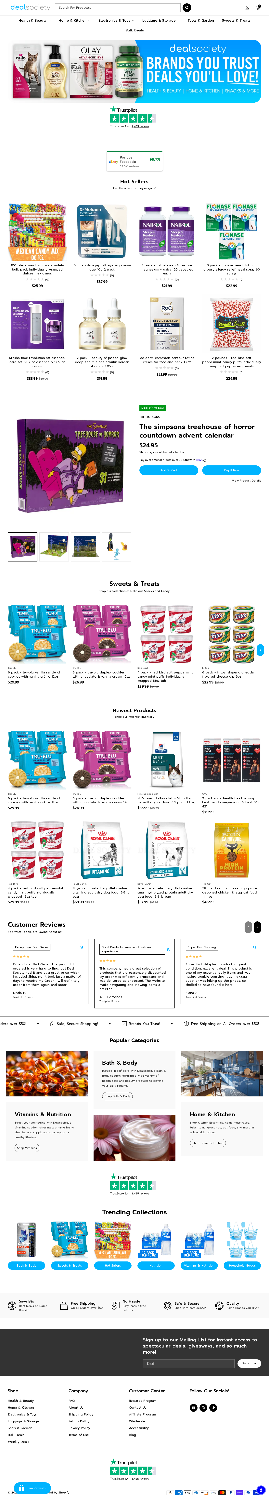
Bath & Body (26, 1265)
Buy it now (231, 470)
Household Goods (242, 1265)
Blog (132, 1435)
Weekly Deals (18, 1441)
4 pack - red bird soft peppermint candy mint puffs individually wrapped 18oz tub (165, 677)
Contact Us (137, 1407)
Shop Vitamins (27, 1148)
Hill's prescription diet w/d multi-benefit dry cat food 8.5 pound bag (166, 800)
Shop (13, 1391)
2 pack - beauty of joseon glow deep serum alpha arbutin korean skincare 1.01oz (102, 362)
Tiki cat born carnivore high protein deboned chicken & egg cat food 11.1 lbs (231, 892)
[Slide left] (8, 650)
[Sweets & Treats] (69, 1240)
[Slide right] (260, 650)
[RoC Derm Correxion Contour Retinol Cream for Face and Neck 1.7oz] (166, 323)
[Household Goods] (242, 1240)
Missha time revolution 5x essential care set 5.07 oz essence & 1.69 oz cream (37, 362)
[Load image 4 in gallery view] (116, 547)
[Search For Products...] (187, 7)
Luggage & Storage (23, 1421)
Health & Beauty (21, 1400)
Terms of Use (79, 1435)
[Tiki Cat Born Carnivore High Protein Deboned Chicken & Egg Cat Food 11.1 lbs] (231, 850)
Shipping (145, 452)
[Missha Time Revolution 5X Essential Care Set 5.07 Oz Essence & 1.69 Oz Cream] (37, 323)
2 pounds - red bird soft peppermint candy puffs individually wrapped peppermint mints (231, 362)
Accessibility (139, 1428)
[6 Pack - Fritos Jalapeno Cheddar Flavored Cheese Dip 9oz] (231, 634)
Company (78, 1391)
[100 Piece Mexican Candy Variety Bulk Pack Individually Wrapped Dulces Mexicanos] (37, 231)
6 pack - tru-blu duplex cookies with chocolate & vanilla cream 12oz (101, 675)
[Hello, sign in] (247, 7)
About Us (76, 1407)
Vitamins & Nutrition (199, 1265)
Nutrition (156, 1265)
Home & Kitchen (21, 1407)
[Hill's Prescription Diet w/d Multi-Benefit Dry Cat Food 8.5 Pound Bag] (166, 760)
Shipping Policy (81, 1414)
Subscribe (249, 1363)
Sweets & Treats (70, 1265)
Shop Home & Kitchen (208, 1143)
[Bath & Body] (26, 1240)
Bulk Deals (16, 1435)
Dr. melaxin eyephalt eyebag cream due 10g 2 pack (102, 267)
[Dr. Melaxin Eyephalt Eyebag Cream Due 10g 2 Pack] (102, 231)
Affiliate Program (142, 1414)
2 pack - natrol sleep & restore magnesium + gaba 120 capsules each (167, 269)
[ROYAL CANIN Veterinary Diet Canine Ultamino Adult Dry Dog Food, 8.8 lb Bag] (102, 850)
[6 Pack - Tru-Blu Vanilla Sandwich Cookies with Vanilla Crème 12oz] (37, 634)
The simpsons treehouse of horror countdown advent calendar (197, 431)
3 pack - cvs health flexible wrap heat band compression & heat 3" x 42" (231, 802)
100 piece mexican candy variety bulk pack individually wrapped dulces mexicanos (37, 269)
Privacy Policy (79, 1428)
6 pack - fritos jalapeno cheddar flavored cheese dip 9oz (228, 675)
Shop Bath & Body (117, 1096)
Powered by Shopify (55, 1493)
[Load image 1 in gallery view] (22, 547)
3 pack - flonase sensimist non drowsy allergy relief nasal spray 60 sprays (231, 269)
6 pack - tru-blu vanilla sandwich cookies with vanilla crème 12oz (34, 675)
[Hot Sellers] (112, 1240)
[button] (258, 7)
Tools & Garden (20, 1428)
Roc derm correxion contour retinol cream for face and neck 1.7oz (166, 360)
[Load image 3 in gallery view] (85, 547)
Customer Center (147, 1391)
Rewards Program (143, 1400)
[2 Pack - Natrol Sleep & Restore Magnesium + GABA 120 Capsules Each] (166, 231)
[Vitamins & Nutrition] (199, 1240)
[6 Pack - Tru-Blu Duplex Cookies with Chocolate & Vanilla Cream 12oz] (102, 634)
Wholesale (137, 1421)
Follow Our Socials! (209, 1391)
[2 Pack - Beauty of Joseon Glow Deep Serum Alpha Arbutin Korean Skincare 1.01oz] (102, 323)
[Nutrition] (156, 1240)
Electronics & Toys (22, 1414)
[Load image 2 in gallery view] (54, 547)
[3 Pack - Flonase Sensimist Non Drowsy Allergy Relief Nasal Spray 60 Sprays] (231, 231)
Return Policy (79, 1421)
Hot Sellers (113, 1265)
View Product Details (246, 481)
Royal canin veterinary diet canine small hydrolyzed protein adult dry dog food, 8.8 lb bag (165, 892)
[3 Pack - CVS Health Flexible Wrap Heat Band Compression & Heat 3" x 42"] (231, 760)
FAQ (72, 1400)
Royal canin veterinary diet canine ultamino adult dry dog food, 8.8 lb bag (101, 892)
